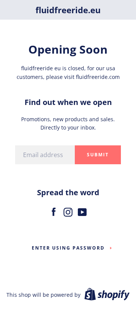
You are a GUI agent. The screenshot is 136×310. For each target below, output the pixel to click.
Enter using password (68, 248)
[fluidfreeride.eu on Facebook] (53, 210)
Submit (98, 154)
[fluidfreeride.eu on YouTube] (82, 210)
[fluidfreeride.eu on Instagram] (68, 210)
